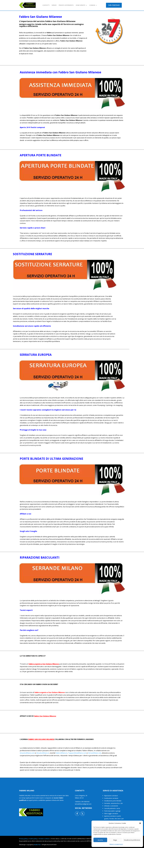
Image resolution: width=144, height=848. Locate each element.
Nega (115, 840)
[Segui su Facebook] (77, 813)
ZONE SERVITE (80, 5)
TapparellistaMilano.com (77, 753)
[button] (140, 823)
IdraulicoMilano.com (27, 753)
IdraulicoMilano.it (42, 753)
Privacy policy (23, 839)
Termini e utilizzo (44, 839)
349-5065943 (114, 5)
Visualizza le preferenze (132, 840)
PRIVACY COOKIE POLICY (116, 844)
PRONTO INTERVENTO (66, 5)
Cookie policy (33, 839)
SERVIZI (54, 5)
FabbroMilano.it (61, 753)
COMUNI (92, 5)
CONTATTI (46, 5)
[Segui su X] (82, 813)
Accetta (100, 840)
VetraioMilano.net (94, 753)
